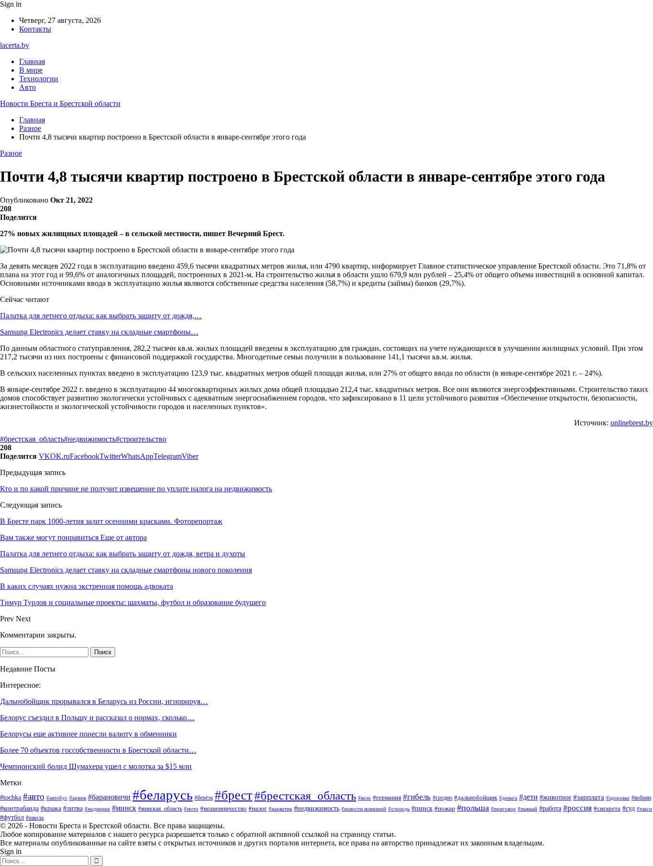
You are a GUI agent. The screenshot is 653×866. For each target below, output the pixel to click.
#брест (233, 795)
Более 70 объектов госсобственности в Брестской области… (98, 750)
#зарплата (588, 797)
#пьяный (527, 809)
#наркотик (280, 809)
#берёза (204, 797)
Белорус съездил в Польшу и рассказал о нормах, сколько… (97, 718)
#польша (473, 807)
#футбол (12, 817)
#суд (628, 808)
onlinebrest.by (631, 423)
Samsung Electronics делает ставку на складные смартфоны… (99, 332)
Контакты (35, 29)
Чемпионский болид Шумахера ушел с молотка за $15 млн (96, 766)
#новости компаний (363, 809)
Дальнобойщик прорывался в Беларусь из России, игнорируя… (104, 701)
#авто (33, 796)
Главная (32, 61)
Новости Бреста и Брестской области (60, 103)
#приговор (503, 809)
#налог (258, 808)
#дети (528, 797)
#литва (73, 808)
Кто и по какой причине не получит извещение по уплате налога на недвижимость (136, 489)
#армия (77, 798)
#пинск (422, 808)
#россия (577, 807)
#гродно (442, 798)
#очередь (399, 809)
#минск (124, 808)
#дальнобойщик (475, 797)
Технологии (38, 79)
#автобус (56, 798)
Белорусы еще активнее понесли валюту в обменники (88, 734)
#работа (550, 808)
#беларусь (162, 794)
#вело (364, 798)
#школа (35, 817)
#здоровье (618, 798)
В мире (31, 70)
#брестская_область (32, 439)
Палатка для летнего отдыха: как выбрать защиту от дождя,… (101, 316)
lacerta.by (14, 45)
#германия (387, 797)
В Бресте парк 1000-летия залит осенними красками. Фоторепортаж (111, 521)
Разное (11, 153)
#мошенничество (223, 808)
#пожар (445, 808)
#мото (191, 809)
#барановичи (109, 797)
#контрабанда (19, 808)
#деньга (508, 798)
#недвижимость (90, 439)
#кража (51, 808)
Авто (27, 87)
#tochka (10, 797)
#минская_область (160, 808)
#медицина (97, 809)
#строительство (141, 439)
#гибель (417, 796)
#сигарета (607, 808)
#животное (555, 797)
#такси (644, 809)
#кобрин (641, 797)
